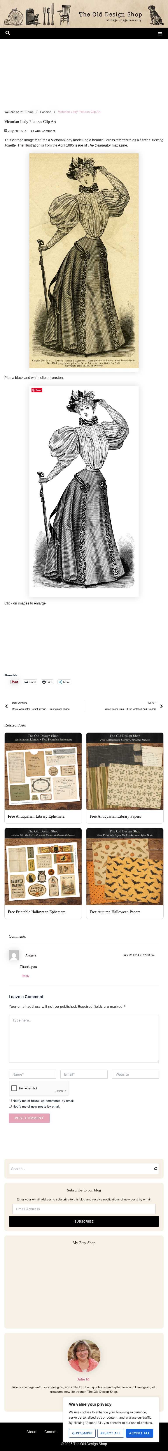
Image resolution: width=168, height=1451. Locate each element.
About (31, 1432)
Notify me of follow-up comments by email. (43, 1101)
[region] (111, 1419)
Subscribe (84, 1221)
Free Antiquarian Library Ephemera (36, 816)
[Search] (155, 1168)
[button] (7, 34)
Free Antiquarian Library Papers (115, 816)
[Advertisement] (84, 72)
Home (29, 112)
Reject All (111, 1433)
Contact (50, 1432)
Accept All (139, 1433)
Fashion (45, 112)
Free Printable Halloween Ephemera (36, 912)
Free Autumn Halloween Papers (115, 912)
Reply (25, 975)
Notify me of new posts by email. (36, 1106)
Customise (82, 1433)
